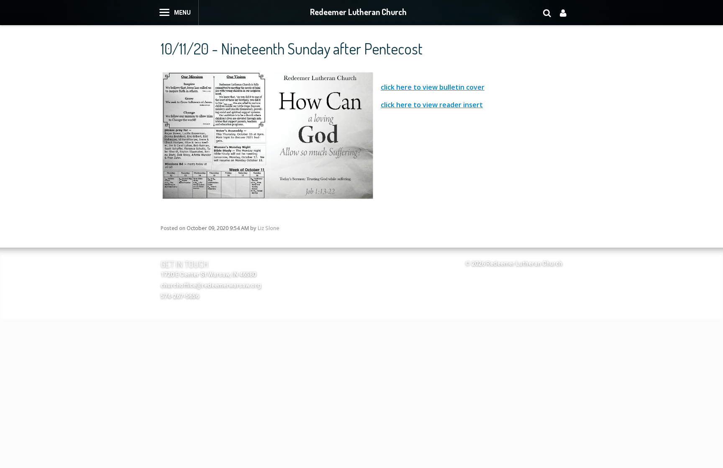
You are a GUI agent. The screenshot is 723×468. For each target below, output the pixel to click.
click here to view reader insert (432, 104)
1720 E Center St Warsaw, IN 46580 (208, 274)
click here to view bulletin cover (433, 87)
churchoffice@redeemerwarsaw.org (211, 285)
